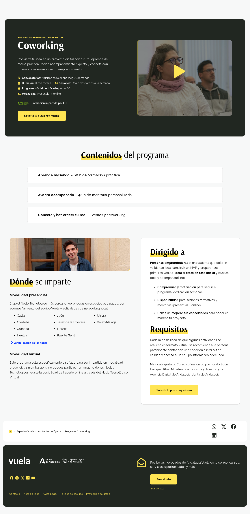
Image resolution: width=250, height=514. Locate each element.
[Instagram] (17, 478)
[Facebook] (11, 478)
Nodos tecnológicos (49, 431)
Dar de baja (157, 488)
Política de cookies (72, 494)
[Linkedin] (28, 478)
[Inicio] (11, 431)
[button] (214, 427)
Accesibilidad (31, 494)
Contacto (14, 494)
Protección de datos (98, 494)
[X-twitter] (22, 478)
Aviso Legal (50, 494)
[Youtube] (33, 478)
